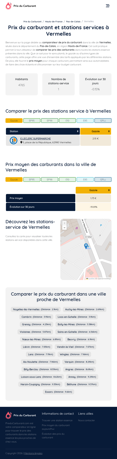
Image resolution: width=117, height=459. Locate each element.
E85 (85, 120)
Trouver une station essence (57, 420)
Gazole (14, 120)
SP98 (49, 120)
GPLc (103, 120)
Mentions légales (33, 453)
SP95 (32, 120)
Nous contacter (86, 420)
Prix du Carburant (32, 21)
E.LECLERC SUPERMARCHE (35, 138)
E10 (67, 120)
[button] (86, 246)
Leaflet (91, 278)
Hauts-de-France (53, 21)
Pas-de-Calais (73, 21)
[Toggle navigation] (108, 5)
